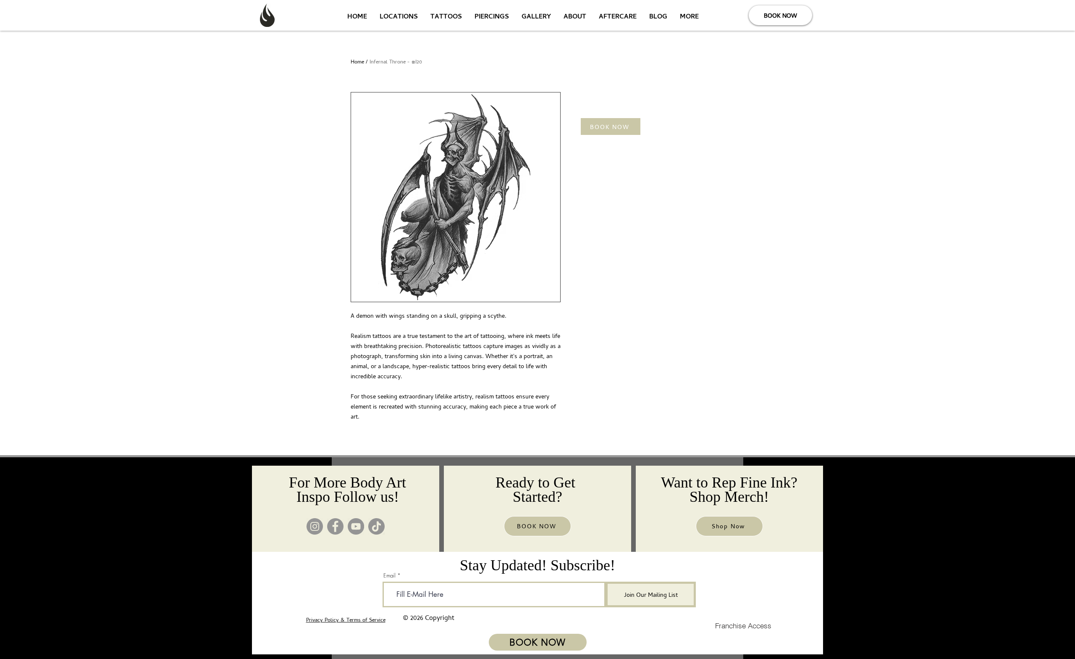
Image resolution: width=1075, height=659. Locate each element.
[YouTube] (356, 526)
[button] (610, 126)
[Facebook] (335, 526)
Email (389, 575)
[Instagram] (315, 526)
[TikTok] (376, 526)
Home (357, 62)
